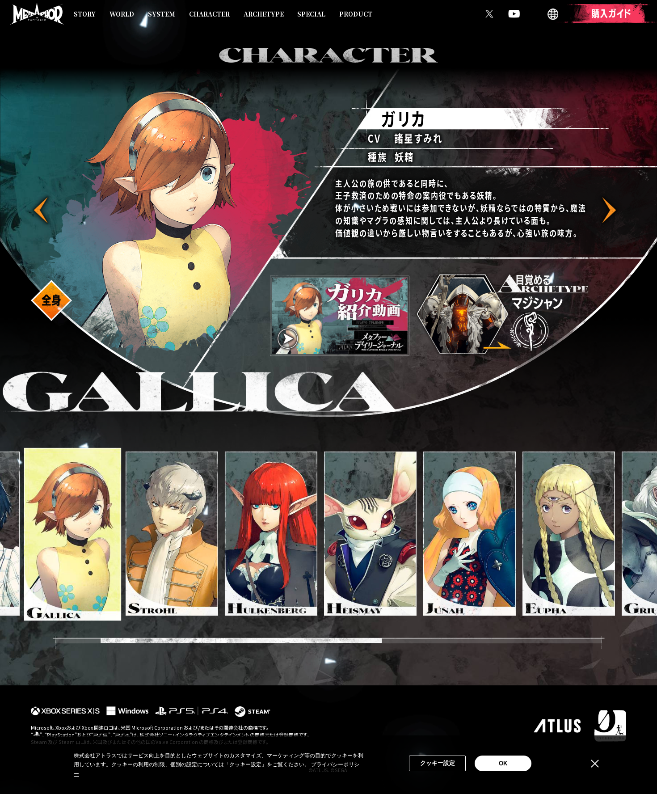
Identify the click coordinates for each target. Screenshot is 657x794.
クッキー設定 (437, 763)
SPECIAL (311, 13)
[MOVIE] (340, 316)
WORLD (122, 13)
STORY (85, 13)
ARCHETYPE (264, 13)
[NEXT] (607, 210)
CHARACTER (209, 13)
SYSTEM (161, 13)
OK (503, 763)
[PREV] (42, 210)
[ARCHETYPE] (504, 314)
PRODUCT (355, 13)
